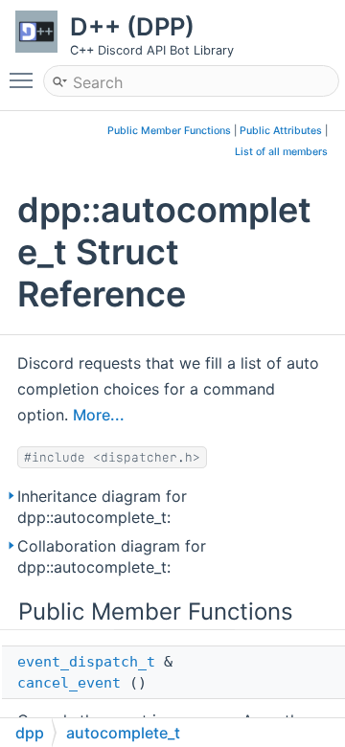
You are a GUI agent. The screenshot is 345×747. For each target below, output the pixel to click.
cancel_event (69, 682)
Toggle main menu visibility (25, 79)
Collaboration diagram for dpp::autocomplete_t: (111, 556)
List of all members (281, 152)
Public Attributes (281, 130)
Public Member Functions (169, 130)
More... (99, 414)
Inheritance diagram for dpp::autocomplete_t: (102, 507)
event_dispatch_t (86, 661)
